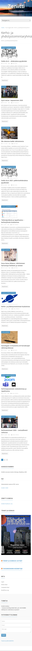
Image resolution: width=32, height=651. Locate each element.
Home (2, 27)
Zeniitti (16, 6)
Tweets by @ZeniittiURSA (7, 641)
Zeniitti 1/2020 (4, 488)
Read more (5, 80)
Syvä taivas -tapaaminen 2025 (12, 100)
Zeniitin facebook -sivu (7, 503)
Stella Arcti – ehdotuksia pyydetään (14, 61)
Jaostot (3, 87)
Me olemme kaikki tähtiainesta (12, 141)
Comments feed (5, 587)
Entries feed (4, 584)
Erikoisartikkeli (5, 128)
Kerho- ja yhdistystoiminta (8, 47)
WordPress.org (5, 590)
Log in (2, 582)
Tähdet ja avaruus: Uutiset (12, 561)
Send (3, 635)
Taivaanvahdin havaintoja (12, 569)
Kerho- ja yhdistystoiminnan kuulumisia (15, 306)
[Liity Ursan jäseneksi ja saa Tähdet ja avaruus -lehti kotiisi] (16, 554)
